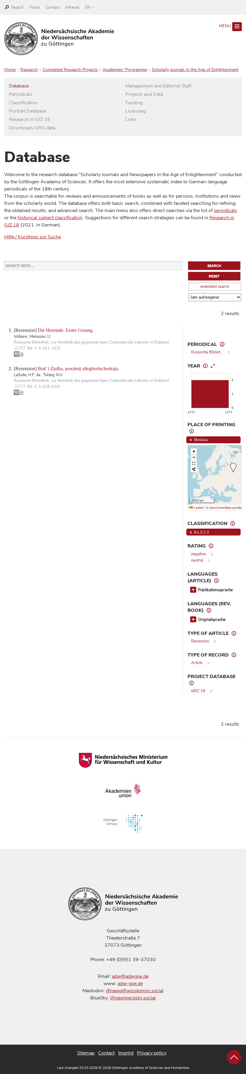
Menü (225, 26)
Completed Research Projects (70, 69)
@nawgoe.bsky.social (133, 998)
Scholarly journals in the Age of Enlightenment (195, 69)
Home (10, 69)
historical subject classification (50, 217)
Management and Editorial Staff (158, 86)
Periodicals (20, 94)
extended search (214, 286)
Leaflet (198, 508)
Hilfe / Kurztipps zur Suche (32, 237)
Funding (134, 102)
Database (19, 86)
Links (131, 119)
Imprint (126, 1053)
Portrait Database (27, 111)
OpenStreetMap (220, 508)
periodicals (225, 210)
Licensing (135, 111)
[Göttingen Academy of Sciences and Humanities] (59, 38)
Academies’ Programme (125, 69)
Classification (23, 102)
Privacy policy (151, 1053)
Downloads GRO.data (32, 128)
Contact (53, 7)
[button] (233, 468)
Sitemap (85, 1053)
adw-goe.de (130, 983)
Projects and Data (144, 94)
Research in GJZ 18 (29, 119)
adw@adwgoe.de (130, 976)
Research (29, 69)
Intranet (72, 7)
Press (34, 7)
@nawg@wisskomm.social (135, 990)
